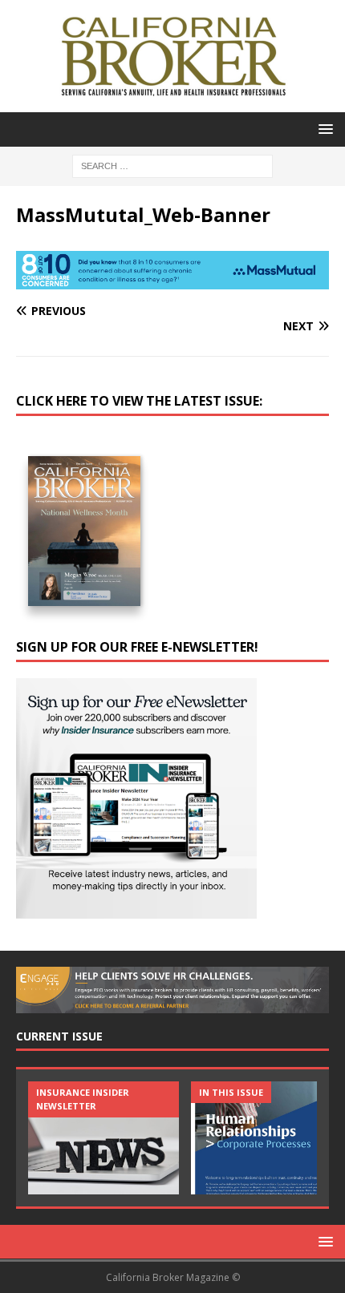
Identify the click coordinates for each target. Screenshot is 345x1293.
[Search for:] (172, 164)
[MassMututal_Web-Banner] (172, 280)
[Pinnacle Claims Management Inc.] (266, 1137)
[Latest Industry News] (103, 1137)
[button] (323, 128)
